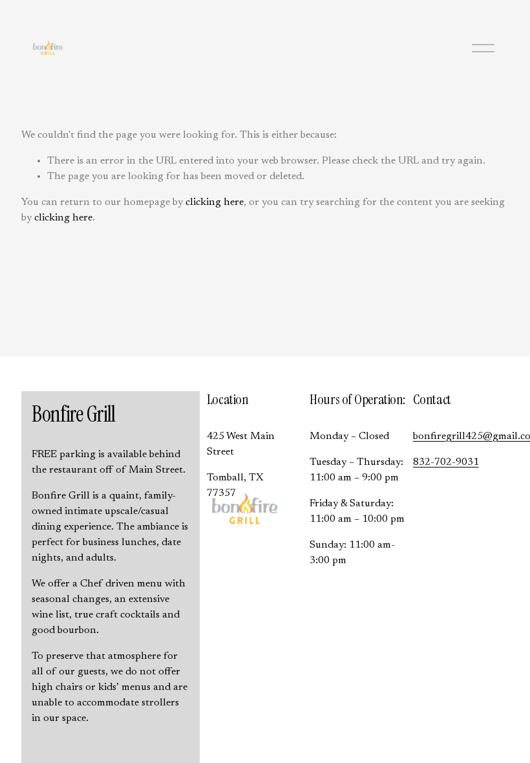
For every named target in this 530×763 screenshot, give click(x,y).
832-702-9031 (446, 462)
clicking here (215, 202)
